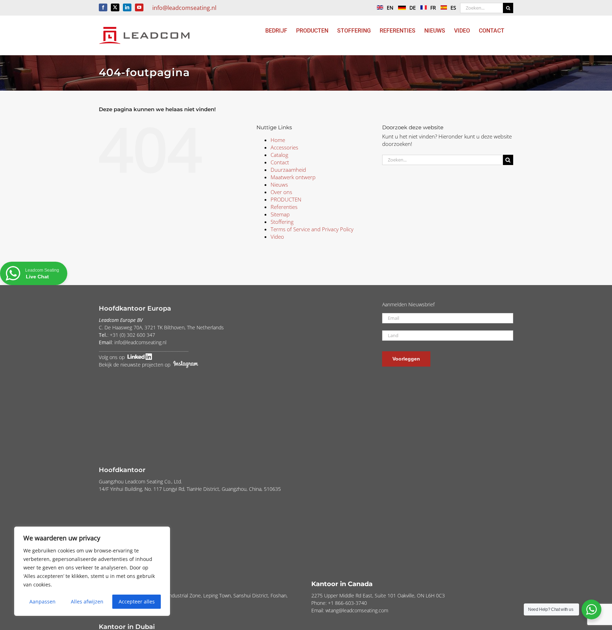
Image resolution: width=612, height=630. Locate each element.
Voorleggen (406, 359)
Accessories (284, 147)
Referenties (284, 206)
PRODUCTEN (286, 199)
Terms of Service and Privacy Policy (312, 229)
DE (412, 7)
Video (277, 236)
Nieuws (279, 184)
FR (433, 7)
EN (390, 7)
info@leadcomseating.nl (184, 8)
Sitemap (280, 214)
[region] (92, 571)
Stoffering (282, 221)
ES (453, 7)
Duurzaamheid (288, 169)
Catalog (279, 154)
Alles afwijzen (87, 601)
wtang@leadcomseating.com (356, 610)
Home (278, 139)
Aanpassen (42, 601)
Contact (280, 162)
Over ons (281, 191)
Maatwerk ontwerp (293, 177)
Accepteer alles (137, 601)
